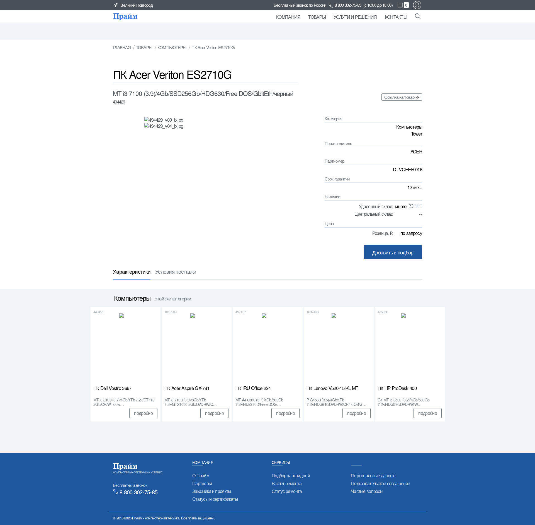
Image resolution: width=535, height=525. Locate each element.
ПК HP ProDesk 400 (397, 388)
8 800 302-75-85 (348, 5)
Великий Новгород (136, 5)
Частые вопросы (367, 491)
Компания (288, 17)
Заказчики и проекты (211, 491)
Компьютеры (171, 47)
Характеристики (131, 271)
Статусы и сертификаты (215, 499)
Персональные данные (373, 475)
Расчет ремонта (286, 483)
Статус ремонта (287, 491)
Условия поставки (175, 271)
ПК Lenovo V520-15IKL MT (332, 388)
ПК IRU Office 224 (253, 388)
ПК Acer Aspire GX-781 (186, 388)
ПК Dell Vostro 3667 (112, 388)
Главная (122, 47)
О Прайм (200, 475)
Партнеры (202, 483)
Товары (317, 17)
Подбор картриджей (291, 475)
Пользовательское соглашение (380, 483)
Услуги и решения (355, 17)
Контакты (396, 17)
